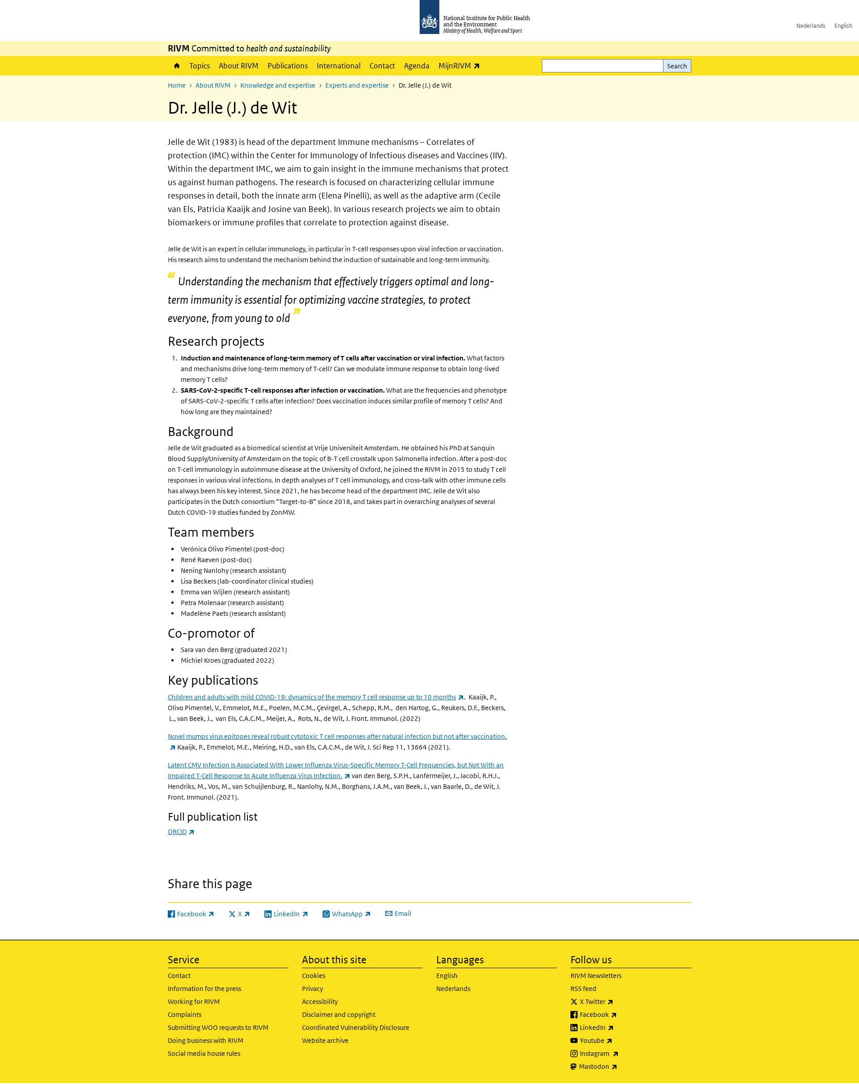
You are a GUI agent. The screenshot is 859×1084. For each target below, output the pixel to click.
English (843, 26)
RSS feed (583, 988)
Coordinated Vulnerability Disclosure (355, 1027)
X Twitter (620, 1001)
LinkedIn (620, 1027)
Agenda (417, 66)
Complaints (184, 1014)
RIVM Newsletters (595, 975)
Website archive (325, 1040)
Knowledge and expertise (277, 85)
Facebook (622, 1014)
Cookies (313, 975)
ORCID (181, 831)
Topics (199, 66)
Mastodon (621, 1066)
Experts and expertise (357, 85)
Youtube (619, 1040)
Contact (382, 66)
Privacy (312, 988)
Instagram (623, 1053)
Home (176, 66)
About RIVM (239, 66)
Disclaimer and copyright (338, 1014)
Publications (288, 66)
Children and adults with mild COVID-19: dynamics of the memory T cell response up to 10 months (316, 697)
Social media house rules (204, 1053)
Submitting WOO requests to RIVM (218, 1027)
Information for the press (204, 988)
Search (677, 66)
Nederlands (810, 26)
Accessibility (320, 1001)
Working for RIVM (194, 1001)
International (339, 66)
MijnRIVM (461, 65)
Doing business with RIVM (205, 1040)
